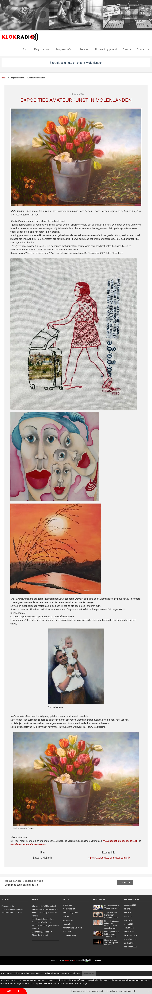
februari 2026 (129, 928)
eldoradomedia (94, 960)
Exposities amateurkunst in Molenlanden (76, 100)
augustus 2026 (130, 905)
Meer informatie (74, 973)
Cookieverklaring (69, 935)
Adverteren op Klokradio (72, 928)
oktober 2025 (129, 943)
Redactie (35, 909)
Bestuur (35, 913)
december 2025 (130, 935)
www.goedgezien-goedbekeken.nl (120, 841)
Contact (44, 935)
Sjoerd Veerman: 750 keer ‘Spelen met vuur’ (111, 942)
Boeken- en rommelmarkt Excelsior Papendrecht (68, 991)
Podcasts (67, 916)
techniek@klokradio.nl (49, 925)
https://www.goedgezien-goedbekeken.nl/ (108, 858)
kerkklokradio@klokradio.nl (43, 919)
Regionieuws (68, 920)
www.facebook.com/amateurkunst (28, 844)
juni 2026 (127, 913)
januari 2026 (129, 932)
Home (3, 78)
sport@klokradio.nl (44, 922)
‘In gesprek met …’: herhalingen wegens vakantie (111, 915)
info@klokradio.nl (48, 906)
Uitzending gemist (70, 913)
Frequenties (67, 924)
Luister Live (67, 905)
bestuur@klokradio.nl (48, 913)
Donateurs (67, 932)
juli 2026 (127, 909)
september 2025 (130, 947)
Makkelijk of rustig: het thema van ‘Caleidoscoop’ (111, 934)
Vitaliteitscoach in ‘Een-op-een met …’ (111, 907)
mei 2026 (128, 916)
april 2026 (128, 920)
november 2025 (130, 939)
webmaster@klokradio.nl (42, 932)
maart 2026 (128, 924)
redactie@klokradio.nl (49, 909)
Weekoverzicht (69, 909)
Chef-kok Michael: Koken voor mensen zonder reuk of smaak (111, 924)
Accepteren (89, 973)
